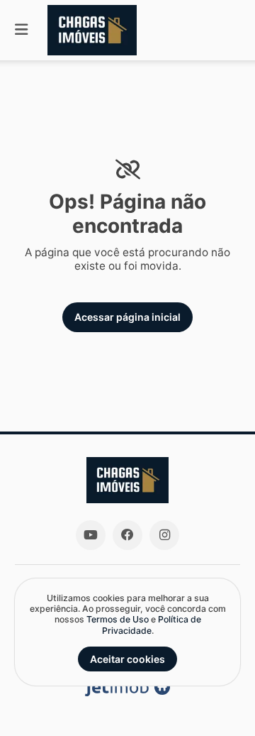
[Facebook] (127, 535)
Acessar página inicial (127, 317)
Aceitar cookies (127, 659)
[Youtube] (91, 535)
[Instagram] (164, 535)
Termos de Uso (117, 619)
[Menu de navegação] (21, 30)
